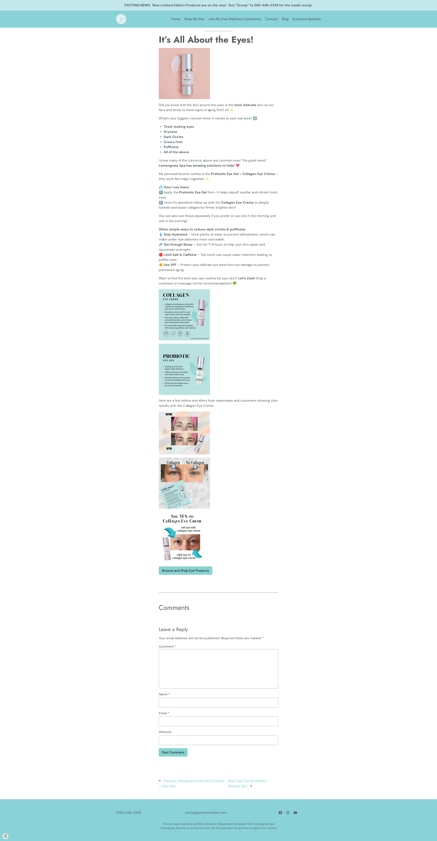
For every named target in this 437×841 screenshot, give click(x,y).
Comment (167, 646)
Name (164, 694)
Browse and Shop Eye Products (185, 570)
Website (165, 732)
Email (164, 713)
